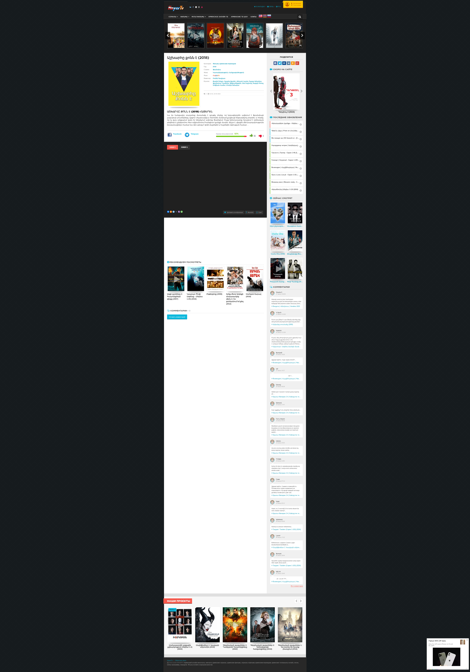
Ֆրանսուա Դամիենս (221, 83)
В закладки (260, 6)
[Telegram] (196, 7)
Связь (271, 6)
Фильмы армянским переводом (224, 64)
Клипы (253, 16)
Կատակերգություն (220, 72)
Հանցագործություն (236, 72)
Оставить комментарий (177, 317)
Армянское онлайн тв (218, 16)
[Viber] (179, 212)
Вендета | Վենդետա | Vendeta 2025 (286, 306)
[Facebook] (193, 7)
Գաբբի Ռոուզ (258, 83)
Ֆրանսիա (217, 69)
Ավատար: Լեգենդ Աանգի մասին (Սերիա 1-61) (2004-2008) (287, 346)
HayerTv (170, 660)
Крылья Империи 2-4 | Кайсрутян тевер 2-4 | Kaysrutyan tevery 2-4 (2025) (287, 397)
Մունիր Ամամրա (232, 85)
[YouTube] (202, 7)
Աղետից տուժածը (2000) (283, 324)
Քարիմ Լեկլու (218, 81)
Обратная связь (180, 660)
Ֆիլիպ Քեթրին (235, 83)
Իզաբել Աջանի (230, 81)
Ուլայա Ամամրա (255, 81)
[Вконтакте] (190, 7)
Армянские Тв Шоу (239, 16)
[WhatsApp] (182, 212)
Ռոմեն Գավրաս (219, 78)
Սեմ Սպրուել (247, 83)
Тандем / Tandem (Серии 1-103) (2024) (287, 529)
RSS (279, 6)
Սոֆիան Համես (219, 85)
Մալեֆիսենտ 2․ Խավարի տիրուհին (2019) (287, 547)
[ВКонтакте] (168, 212)
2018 (214, 67)
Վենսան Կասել (242, 81)
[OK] (199, 7)
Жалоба (250, 212)
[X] (176, 212)
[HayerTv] (176, 7)
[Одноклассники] (171, 212)
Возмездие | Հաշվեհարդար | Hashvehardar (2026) (287, 363)
